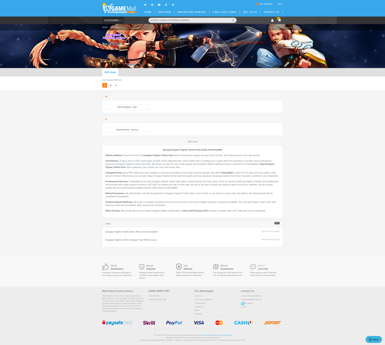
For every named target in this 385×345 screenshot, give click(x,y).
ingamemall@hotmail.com (251, 299)
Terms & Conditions (209, 335)
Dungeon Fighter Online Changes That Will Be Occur (131, 240)
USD (279, 4)
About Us (198, 296)
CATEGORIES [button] (112, 20)
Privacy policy (200, 303)
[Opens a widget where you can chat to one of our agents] (373, 339)
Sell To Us (250, 12)
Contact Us (271, 12)
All (105, 85)
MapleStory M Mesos (192, 12)
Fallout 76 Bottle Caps (157, 299)
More (277, 223)
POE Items (164, 12)
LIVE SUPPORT (266, 4)
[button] (279, 20)
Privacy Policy (226, 335)
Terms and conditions (203, 299)
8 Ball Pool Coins (224, 12)
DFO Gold (110, 72)
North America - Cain (127, 107)
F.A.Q (243, 307)
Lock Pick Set (154, 296)
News (197, 310)
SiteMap (198, 314)
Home (147, 12)
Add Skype (248, 303)
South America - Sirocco (127, 130)
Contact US (199, 307)
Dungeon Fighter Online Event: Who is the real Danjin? (131, 231)
